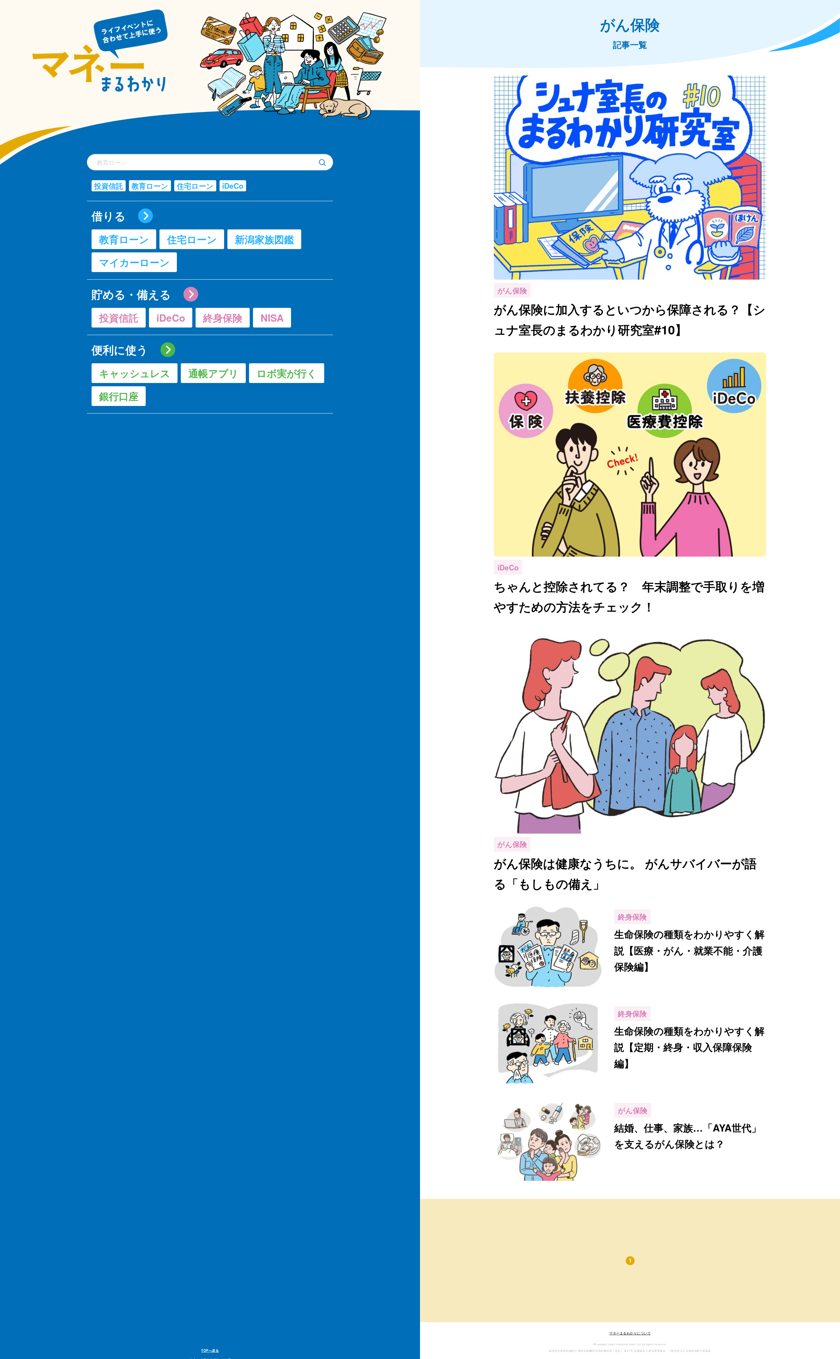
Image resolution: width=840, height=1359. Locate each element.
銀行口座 (118, 396)
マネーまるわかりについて (630, 1333)
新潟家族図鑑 (264, 239)
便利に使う (120, 349)
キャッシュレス (134, 373)
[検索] (322, 162)
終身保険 (222, 317)
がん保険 (512, 290)
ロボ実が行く (287, 373)
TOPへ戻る (210, 1350)
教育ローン (150, 185)
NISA (272, 317)
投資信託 (108, 185)
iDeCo (232, 185)
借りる (109, 215)
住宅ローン (195, 185)
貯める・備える (131, 294)
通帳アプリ (213, 373)
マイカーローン (134, 262)
